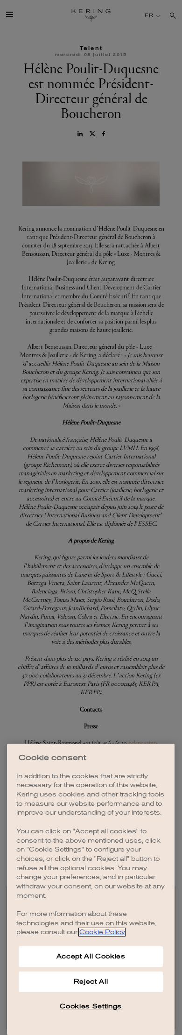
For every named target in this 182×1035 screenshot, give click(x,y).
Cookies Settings (91, 1006)
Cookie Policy (102, 932)
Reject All (91, 981)
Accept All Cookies (91, 956)
